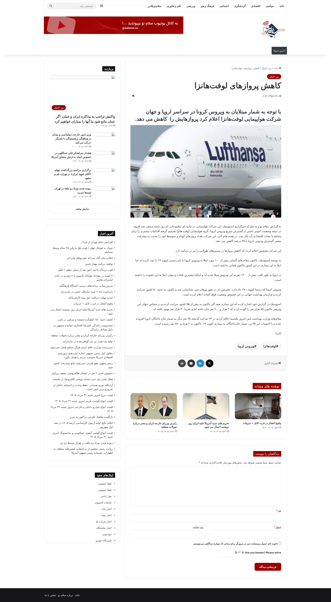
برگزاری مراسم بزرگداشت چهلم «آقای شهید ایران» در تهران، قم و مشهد (72, 174)
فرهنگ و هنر (207, 5)
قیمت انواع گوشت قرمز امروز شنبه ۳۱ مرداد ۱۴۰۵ (83, 400)
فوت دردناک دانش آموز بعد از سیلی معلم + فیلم (85, 269)
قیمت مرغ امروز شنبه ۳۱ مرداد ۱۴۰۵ (91, 395)
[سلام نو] (272, 29)
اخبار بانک (106, 508)
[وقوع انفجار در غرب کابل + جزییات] (258, 406)
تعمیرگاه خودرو (104, 540)
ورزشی (191, 5)
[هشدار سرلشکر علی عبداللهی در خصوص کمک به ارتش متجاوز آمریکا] (104, 158)
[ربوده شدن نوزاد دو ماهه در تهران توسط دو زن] (104, 193)
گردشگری (240, 5)
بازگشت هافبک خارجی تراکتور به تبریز (91, 416)
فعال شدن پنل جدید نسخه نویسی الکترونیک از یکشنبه (83, 379)
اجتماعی (224, 5)
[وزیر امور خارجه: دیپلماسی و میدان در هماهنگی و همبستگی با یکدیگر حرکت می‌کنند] (104, 140)
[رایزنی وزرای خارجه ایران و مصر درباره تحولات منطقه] (153, 406)
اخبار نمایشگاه (104, 527)
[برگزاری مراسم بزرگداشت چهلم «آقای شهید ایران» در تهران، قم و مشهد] (104, 175)
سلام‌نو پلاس (154, 5)
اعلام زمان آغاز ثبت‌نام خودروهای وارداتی (90, 257)
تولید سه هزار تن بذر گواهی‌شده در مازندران (88, 341)
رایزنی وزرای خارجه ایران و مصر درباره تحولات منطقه (82, 335)
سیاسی (270, 5)
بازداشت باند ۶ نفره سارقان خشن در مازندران (87, 291)
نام (278, 510)
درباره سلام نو (65, 595)
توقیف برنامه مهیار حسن (99, 263)
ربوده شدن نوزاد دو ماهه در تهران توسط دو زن (86, 442)
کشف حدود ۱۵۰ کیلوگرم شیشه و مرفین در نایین (85, 319)
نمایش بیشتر (82, 208)
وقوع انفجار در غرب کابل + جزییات (262, 423)
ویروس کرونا (246, 346)
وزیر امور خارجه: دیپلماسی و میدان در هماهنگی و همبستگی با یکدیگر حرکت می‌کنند (71, 138)
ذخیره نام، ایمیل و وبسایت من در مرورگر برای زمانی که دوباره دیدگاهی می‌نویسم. (235, 543)
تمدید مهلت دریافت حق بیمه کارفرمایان (90, 297)
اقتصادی (255, 5)
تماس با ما (50, 595)
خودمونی (107, 534)
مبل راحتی (106, 496)
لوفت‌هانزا (269, 346)
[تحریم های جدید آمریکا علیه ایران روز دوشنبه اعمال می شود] (206, 406)
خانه (281, 5)
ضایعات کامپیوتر (103, 502)
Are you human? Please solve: (262, 552)
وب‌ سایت (198, 527)
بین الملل (267, 68)
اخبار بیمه (107, 515)
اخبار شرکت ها (104, 521)
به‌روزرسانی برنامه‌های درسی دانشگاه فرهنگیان (85, 285)
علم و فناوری (174, 5)
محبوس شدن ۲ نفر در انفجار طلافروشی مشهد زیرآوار (82, 373)
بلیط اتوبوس (105, 483)
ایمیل (277, 527)
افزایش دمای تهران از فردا (98, 241)
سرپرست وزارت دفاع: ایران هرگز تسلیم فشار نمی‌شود (81, 347)
